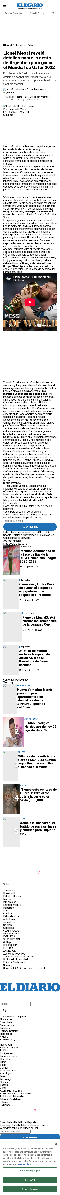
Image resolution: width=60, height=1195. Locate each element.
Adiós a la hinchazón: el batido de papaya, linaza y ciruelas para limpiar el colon (38, 828)
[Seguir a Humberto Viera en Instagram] (6, 117)
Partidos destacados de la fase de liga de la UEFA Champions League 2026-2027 (38, 556)
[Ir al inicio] (30, 856)
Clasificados (7, 1025)
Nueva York (24, 685)
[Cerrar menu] (3, 998)
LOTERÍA (8, 947)
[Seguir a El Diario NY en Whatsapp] (23, 877)
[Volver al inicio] (30, 981)
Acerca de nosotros (14, 953)
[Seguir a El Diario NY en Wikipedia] (15, 877)
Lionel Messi (10, 505)
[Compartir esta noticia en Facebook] (15, 124)
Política (4, 1050)
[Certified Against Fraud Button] (14, 970)
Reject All (30, 1180)
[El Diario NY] (30, 6)
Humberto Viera (17, 109)
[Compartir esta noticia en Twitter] (23, 124)
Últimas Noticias (9, 1030)
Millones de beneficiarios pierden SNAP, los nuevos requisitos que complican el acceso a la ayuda (37, 761)
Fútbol (30, 45)
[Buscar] (4, 1010)
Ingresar (22, 1016)
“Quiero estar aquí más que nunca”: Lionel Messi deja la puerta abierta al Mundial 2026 (28, 493)
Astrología (31, 719)
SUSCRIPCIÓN (11, 939)
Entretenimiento (12, 904)
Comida (24, 819)
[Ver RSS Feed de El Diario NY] (30, 877)
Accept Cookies (30, 1189)
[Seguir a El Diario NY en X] (15, 869)
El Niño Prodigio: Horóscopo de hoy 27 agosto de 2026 (40, 726)
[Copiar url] (10, 134)
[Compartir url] (6, 141)
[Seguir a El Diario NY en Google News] (46, 869)
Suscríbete (9, 1016)
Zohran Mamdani (14, 13)
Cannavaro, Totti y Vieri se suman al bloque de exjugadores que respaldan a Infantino (36, 589)
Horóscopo (6, 1033)
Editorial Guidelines (14, 962)
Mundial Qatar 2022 (29, 505)
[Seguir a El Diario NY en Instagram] (23, 869)
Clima (3, 1087)
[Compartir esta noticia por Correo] (30, 124)
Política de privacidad (24, 535)
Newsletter (6, 1019)
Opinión (7, 925)
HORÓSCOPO (11, 945)
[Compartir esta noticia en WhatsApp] (7, 124)
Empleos (5, 1028)
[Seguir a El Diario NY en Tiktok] (38, 869)
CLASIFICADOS (12, 930)
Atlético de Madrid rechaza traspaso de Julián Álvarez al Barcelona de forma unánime (34, 658)
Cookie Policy (24, 1164)
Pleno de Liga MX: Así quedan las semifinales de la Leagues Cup (39, 621)
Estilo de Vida (11, 916)
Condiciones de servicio (16, 537)
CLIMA (7, 942)
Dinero (21, 752)
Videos (4, 1036)
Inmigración (9, 902)
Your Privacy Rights (30, 1170)
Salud (6, 910)
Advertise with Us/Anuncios (18, 956)
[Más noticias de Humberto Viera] (18, 106)
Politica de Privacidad (15, 959)
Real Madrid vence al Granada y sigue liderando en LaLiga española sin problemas (28, 487)
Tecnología (9, 922)
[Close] (56, 1143)
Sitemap (7, 965)
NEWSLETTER (11, 933)
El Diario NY (8, 45)
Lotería (4, 1084)
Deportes (20, 45)
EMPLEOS (9, 936)
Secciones (6, 1039)
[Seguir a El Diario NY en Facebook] (7, 869)
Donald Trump (37, 13)
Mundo (7, 899)
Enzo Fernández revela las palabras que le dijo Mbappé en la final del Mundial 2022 (30, 499)
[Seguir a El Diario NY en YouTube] (31, 869)
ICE (52, 13)
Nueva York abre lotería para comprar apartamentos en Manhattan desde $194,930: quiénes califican (35, 698)
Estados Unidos (12, 896)
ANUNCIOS (9, 950)
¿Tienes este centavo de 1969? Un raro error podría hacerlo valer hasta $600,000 (38, 795)
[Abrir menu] (4, 6)
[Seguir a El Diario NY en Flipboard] (7, 877)
